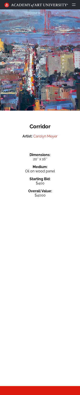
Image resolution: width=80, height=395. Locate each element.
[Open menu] (73, 4)
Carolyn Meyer (45, 136)
